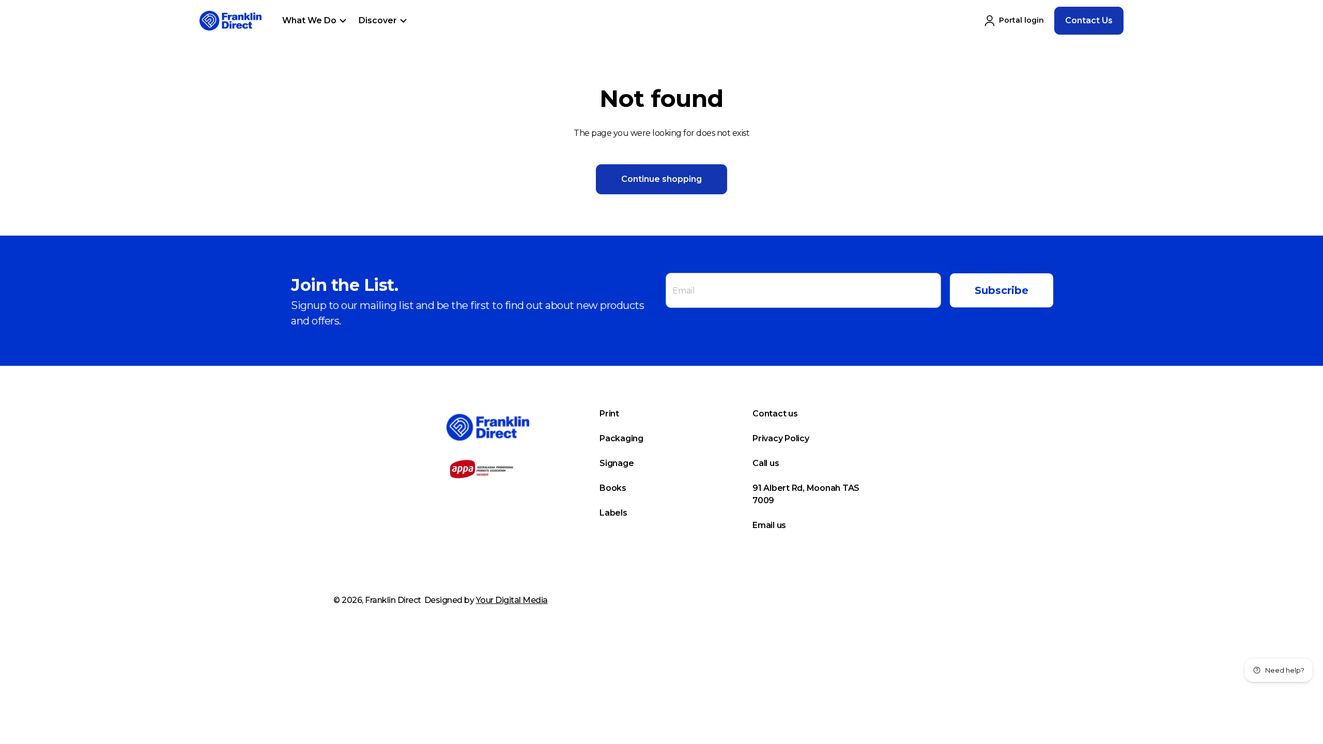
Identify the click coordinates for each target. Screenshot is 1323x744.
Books (612, 488)
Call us (765, 463)
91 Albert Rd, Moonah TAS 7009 (805, 494)
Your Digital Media (512, 600)
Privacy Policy (780, 438)
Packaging (621, 438)
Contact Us (1089, 20)
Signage (616, 463)
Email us (769, 525)
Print (609, 414)
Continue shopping (661, 179)
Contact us (775, 414)
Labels (613, 513)
